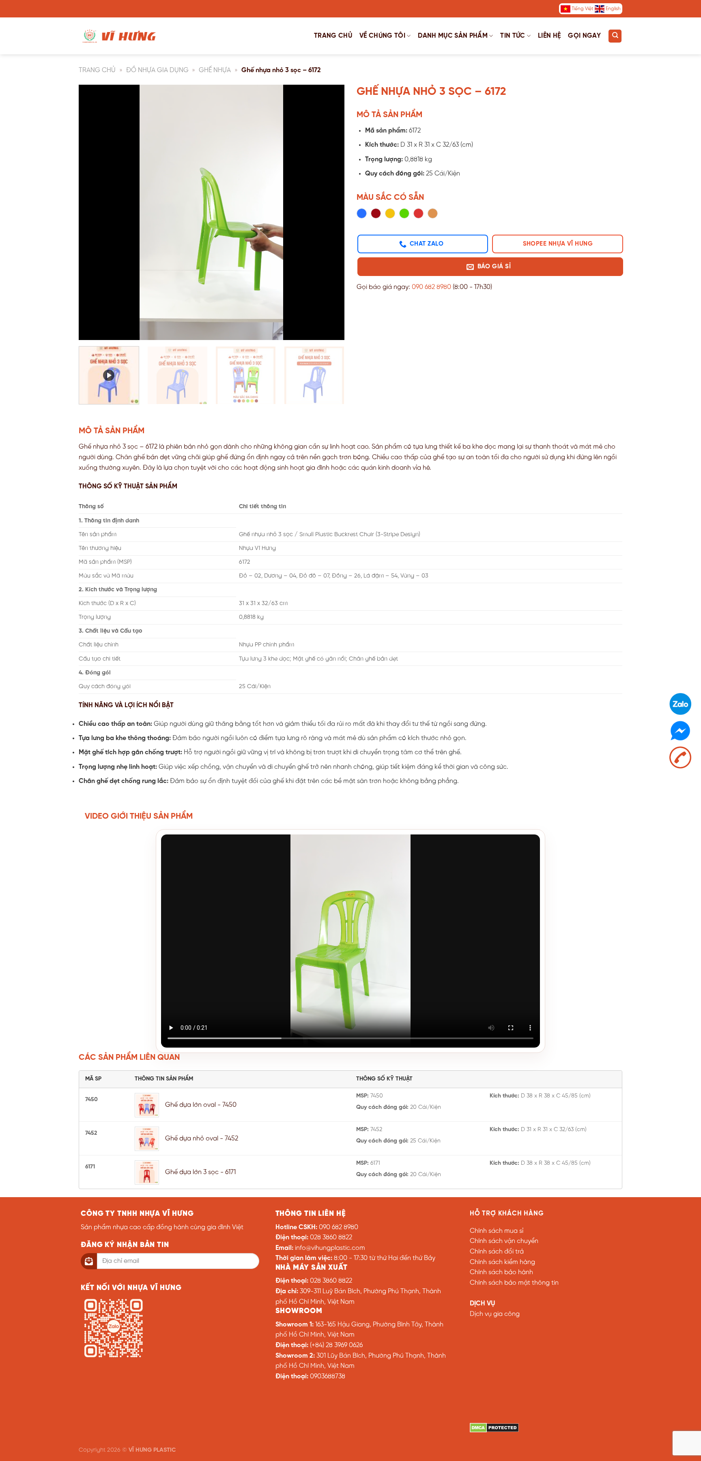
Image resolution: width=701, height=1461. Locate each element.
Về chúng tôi (382, 35)
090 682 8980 (431, 287)
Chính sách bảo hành (501, 1272)
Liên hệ (549, 35)
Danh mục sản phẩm (452, 35)
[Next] (329, 212)
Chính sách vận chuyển (504, 1241)
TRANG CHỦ (97, 70)
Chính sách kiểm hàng (502, 1262)
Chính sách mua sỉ (496, 1231)
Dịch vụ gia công (495, 1314)
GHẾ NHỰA (215, 70)
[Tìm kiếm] (615, 36)
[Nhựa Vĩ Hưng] (119, 35)
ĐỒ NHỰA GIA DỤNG (157, 70)
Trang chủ (333, 35)
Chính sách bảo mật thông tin (514, 1282)
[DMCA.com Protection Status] (494, 1427)
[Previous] (94, 212)
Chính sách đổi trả (497, 1251)
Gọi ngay (584, 35)
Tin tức (512, 35)
